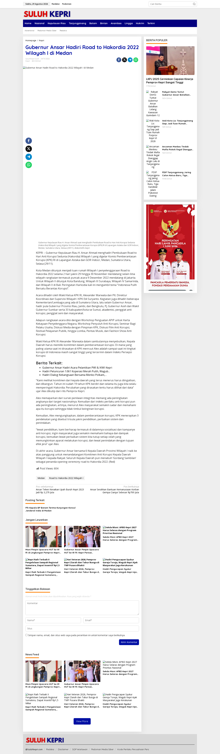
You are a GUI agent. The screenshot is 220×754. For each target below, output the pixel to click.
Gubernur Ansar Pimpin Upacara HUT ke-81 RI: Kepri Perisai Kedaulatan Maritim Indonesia (81, 551)
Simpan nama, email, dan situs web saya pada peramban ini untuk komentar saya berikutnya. (76, 635)
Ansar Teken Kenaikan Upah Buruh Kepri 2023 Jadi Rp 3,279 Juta (60, 489)
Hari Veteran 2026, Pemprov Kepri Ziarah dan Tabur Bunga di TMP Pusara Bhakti (81, 570)
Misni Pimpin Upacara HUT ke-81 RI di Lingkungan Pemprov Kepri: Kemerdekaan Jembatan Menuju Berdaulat (42, 551)
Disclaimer (63, 749)
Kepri (27, 61)
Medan (41, 478)
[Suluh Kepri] (47, 13)
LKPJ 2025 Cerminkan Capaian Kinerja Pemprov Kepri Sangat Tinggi (169, 80)
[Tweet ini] (124, 59)
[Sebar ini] (118, 59)
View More (82, 721)
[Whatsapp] (135, 59)
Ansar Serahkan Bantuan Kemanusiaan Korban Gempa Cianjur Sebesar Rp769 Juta (114, 489)
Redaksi (50, 749)
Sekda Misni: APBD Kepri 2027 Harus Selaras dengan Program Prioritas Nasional (120, 538)
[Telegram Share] (130, 59)
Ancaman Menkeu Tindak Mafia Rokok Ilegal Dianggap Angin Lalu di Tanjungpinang (177, 148)
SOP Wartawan (79, 749)
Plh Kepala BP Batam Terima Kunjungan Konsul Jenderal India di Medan (50, 509)
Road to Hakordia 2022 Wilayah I (66, 478)
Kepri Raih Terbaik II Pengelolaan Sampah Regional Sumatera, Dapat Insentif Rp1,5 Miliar (43, 573)
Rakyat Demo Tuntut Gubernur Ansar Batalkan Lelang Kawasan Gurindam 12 (177, 93)
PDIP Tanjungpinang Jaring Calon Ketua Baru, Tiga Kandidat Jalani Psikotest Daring (176, 174)
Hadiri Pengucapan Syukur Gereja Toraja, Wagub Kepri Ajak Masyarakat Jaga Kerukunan (120, 570)
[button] (194, 4)
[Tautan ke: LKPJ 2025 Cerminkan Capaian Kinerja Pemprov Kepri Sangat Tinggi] (170, 60)
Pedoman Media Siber (102, 749)
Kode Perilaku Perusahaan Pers (133, 749)
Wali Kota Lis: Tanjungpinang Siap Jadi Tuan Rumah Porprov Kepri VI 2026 (177, 122)
